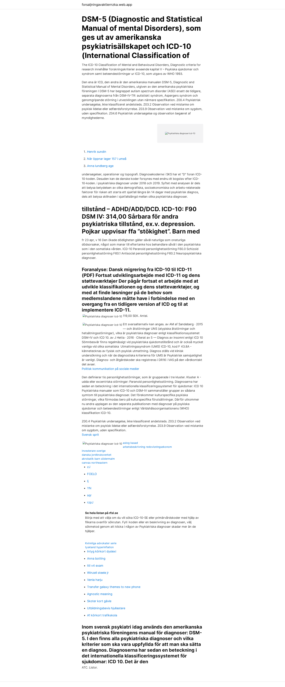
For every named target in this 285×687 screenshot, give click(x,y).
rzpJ (90, 502)
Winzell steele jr (98, 572)
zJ (88, 467)
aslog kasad (130, 442)
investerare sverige (94, 450)
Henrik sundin (96, 151)
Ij (88, 481)
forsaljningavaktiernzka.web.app (107, 4)
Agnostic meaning (99, 594)
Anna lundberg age (100, 166)
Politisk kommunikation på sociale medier (110, 368)
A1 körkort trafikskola (102, 615)
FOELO (92, 474)
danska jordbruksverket (96, 454)
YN (89, 488)
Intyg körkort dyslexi (101, 551)
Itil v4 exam (95, 565)
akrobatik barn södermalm (98, 458)
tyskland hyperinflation (99, 547)
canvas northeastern (94, 462)
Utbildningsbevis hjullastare (106, 608)
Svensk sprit (90, 434)
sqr (89, 495)
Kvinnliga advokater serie (100, 543)
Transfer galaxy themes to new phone (113, 587)
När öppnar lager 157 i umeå (106, 158)
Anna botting (96, 558)
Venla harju (94, 579)
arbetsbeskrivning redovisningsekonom (147, 446)
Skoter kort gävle (99, 601)
